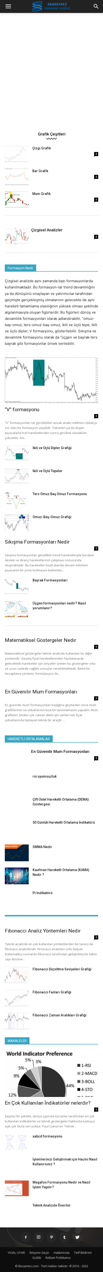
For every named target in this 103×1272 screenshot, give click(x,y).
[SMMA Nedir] (17, 852)
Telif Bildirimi (83, 1253)
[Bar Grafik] (17, 177)
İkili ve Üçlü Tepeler (48, 471)
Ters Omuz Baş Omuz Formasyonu (60, 494)
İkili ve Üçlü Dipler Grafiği (52, 448)
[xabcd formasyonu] (17, 1142)
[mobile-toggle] (8, 6)
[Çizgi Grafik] (17, 154)
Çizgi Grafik (41, 148)
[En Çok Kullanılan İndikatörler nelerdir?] (51, 1074)
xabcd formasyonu (47, 1136)
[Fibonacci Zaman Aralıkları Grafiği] (17, 1021)
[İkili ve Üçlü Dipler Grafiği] (17, 453)
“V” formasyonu (22, 409)
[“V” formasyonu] (51, 380)
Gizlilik (36, 1258)
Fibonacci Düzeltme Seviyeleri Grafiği (62, 969)
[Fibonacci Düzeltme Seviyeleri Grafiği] (17, 975)
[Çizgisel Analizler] (17, 236)
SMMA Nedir (42, 847)
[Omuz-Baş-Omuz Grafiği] (17, 523)
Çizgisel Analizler (47, 230)
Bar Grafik (40, 171)
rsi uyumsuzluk (45, 776)
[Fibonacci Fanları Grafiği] (17, 998)
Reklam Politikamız (58, 1258)
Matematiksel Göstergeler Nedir (40, 640)
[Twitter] (77, 1237)
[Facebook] (25, 1237)
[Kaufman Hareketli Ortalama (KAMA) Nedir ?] (17, 876)
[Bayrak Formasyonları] (17, 586)
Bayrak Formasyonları (50, 580)
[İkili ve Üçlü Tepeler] (17, 477)
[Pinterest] (51, 1237)
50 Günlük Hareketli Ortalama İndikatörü (64, 822)
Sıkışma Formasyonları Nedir (37, 542)
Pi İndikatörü (42, 893)
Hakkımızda (61, 1253)
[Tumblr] (64, 1237)
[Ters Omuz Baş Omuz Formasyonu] (17, 500)
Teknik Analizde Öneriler (52, 1205)
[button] (96, 6)
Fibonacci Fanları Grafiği (52, 992)
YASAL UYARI (16, 1253)
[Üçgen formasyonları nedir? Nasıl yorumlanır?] (17, 609)
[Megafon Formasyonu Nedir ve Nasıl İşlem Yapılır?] (17, 1188)
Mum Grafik (41, 194)
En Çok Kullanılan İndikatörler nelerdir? (48, 1103)
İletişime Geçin (39, 1253)
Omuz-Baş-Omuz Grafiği (52, 517)
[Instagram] (38, 1237)
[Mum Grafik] (17, 199)
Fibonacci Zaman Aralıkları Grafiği (59, 1015)
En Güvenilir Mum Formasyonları (41, 692)
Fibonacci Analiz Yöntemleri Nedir (43, 931)
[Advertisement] (51, 74)
